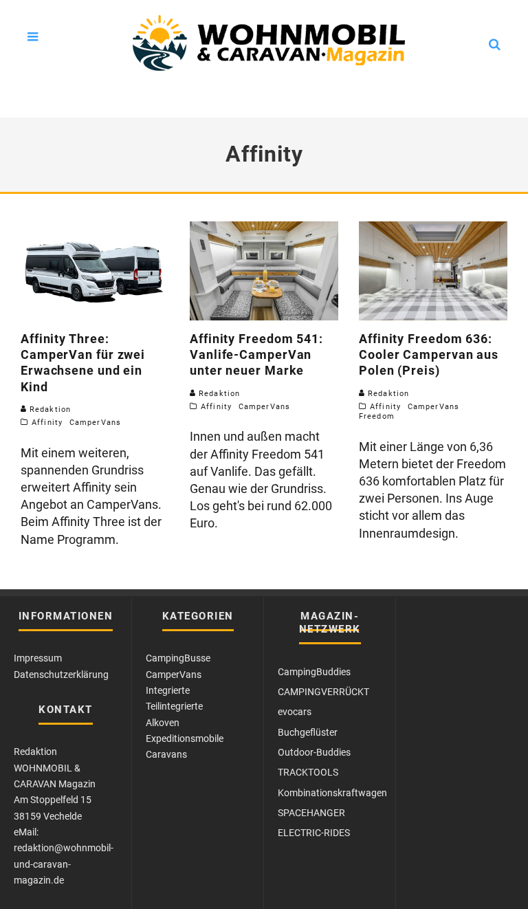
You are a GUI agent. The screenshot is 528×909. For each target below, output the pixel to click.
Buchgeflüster (308, 732)
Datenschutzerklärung (61, 674)
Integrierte (168, 690)
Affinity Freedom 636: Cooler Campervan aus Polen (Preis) (428, 354)
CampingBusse (178, 658)
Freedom (377, 416)
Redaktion (49, 409)
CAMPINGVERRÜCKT (323, 691)
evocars (294, 711)
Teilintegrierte (174, 706)
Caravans (166, 754)
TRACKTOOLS (308, 772)
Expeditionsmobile (184, 738)
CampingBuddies (314, 671)
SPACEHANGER (311, 812)
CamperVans (95, 422)
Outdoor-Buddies (314, 752)
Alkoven (162, 722)
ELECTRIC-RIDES (314, 832)
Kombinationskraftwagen (332, 792)
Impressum (38, 658)
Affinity (47, 422)
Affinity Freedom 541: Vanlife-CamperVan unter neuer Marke (256, 354)
